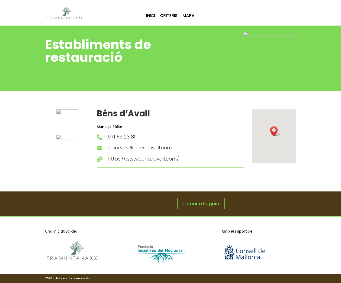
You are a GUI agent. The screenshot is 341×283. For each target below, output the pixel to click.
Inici (150, 16)
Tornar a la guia (201, 203)
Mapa (189, 16)
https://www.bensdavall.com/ (143, 158)
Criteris (168, 16)
